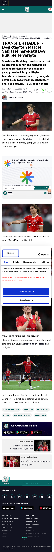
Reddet (10, 253)
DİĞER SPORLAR (32, 537)
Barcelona (30, 343)
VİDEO (4, 537)
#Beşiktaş (28, 410)
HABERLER (6, 525)
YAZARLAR (6, 531)
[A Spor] (26, 9)
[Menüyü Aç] (3, 9)
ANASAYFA (6, 515)
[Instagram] (19, 496)
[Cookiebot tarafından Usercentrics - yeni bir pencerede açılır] (38, 255)
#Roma (6, 415)
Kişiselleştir (24, 300)
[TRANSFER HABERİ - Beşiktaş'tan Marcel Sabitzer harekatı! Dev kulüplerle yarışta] (27, 116)
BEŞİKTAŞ (30, 515)
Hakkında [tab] (45, 262)
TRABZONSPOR (32, 525)
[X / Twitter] (12, 496)
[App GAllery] (36, 432)
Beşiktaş (27, 139)
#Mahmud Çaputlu (22, 415)
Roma (42, 343)
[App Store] (9, 432)
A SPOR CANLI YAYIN (10, 518)
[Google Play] (22, 432)
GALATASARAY (32, 518)
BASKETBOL (31, 531)
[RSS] (49, 496)
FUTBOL (29, 528)
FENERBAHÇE (31, 521)
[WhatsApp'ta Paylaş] (43, 90)
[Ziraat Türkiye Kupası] (50, 9)
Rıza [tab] (6, 262)
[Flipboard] (34, 496)
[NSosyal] (41, 496)
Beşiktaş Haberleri (17, 36)
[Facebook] (4, 496)
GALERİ (5, 534)
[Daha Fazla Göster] (49, 90)
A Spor (5, 36)
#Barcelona (42, 410)
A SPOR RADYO (8, 521)
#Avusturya (40, 415)
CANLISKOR (4, 3)
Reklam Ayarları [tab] (30, 262)
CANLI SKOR (7, 528)
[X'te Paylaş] (36, 90)
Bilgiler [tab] (16, 262)
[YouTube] (27, 496)
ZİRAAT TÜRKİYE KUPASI (36, 534)
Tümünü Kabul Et (26, 292)
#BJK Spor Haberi (11, 410)
